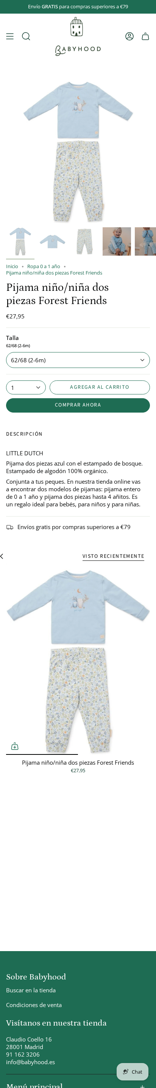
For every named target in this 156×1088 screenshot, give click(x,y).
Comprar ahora (78, 405)
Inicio (12, 266)
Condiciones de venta (34, 1005)
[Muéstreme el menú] (9, 36)
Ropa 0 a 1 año (43, 266)
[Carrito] (145, 36)
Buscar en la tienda (31, 990)
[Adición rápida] (15, 746)
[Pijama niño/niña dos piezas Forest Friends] (78, 661)
